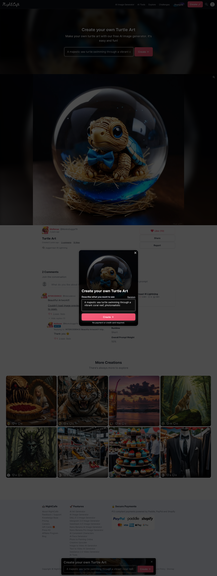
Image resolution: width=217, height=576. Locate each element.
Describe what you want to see (98, 296)
